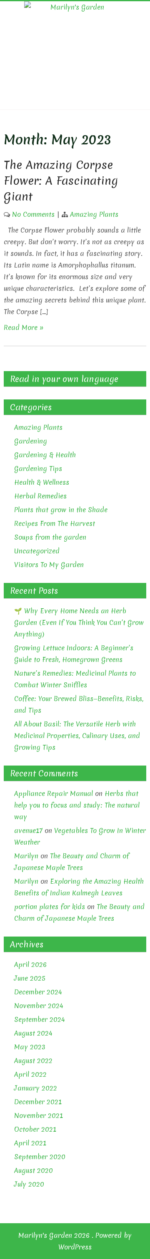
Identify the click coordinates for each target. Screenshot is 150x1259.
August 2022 (33, 1060)
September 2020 (39, 1156)
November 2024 (38, 1005)
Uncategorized (37, 550)
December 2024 (38, 991)
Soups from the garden (50, 537)
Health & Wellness (41, 482)
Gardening (30, 441)
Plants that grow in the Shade (61, 509)
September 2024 (39, 1019)
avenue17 (28, 830)
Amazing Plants (94, 214)
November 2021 (38, 1115)
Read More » (24, 327)
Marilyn (26, 855)
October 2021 (35, 1129)
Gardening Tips (38, 468)
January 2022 (35, 1088)
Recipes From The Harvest (54, 523)
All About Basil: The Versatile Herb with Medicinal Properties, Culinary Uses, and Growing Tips (77, 735)
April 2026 (30, 964)
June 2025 (29, 978)
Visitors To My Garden (49, 564)
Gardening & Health (45, 454)
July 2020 (29, 1184)
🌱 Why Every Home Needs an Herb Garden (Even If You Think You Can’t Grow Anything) (79, 622)
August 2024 (33, 1033)
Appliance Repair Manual (53, 793)
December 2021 (38, 1101)
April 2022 (30, 1074)
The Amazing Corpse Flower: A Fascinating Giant (61, 180)
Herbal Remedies (40, 496)
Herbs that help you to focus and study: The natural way (77, 805)
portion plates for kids (49, 906)
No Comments (33, 214)
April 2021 (30, 1142)
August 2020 (33, 1170)
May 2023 (29, 1046)
